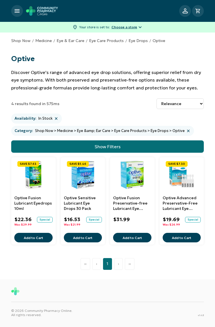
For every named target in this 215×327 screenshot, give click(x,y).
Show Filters (108, 146)
